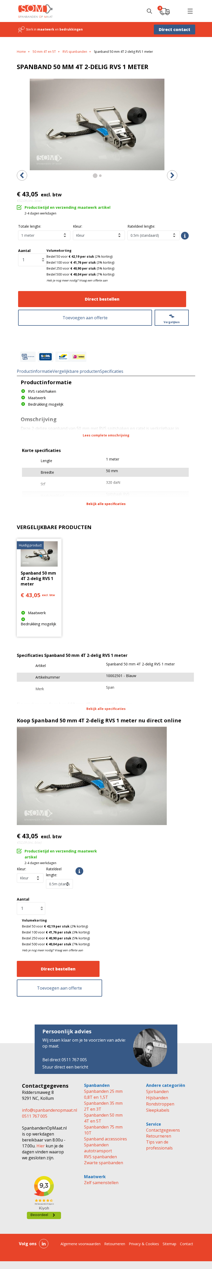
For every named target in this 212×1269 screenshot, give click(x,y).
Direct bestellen (102, 299)
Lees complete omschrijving (106, 435)
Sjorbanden (157, 1091)
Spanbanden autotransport (98, 1148)
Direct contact (174, 29)
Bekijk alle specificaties (106, 504)
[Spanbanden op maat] (35, 11)
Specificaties (111, 371)
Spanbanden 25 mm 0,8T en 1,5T (103, 1094)
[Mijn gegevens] (177, 11)
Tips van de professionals (159, 1145)
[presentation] (22, 175)
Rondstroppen (160, 1104)
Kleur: (77, 226)
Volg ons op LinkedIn (43, 1243)
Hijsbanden (157, 1098)
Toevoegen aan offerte (85, 318)
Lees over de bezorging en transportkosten (185, 236)
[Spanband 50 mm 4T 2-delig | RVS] (97, 124)
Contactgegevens (163, 1130)
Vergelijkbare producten (76, 371)
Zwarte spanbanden (103, 1163)
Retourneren (158, 1136)
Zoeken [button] (149, 11)
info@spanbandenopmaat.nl (49, 1110)
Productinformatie (34, 371)
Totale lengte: (29, 226)
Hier (40, 1146)
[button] (190, 11)
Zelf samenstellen (101, 1182)
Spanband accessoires (105, 1139)
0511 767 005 (34, 1116)
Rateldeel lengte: (141, 226)
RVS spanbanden (100, 1157)
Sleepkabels (157, 1110)
